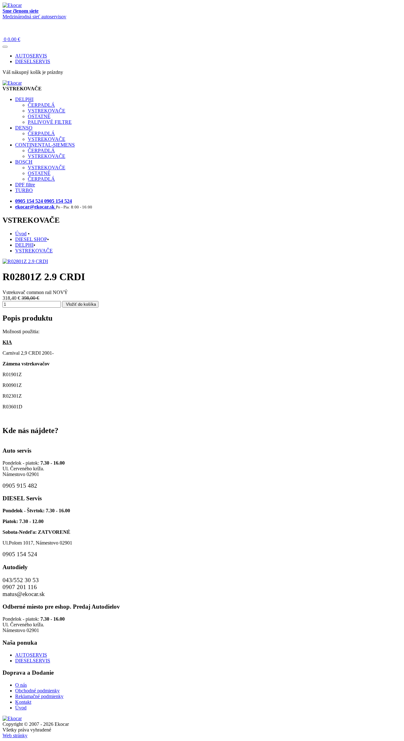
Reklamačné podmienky (39, 696)
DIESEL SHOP (31, 239)
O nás (21, 685)
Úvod (21, 233)
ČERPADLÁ (41, 105)
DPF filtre (25, 184)
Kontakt (23, 702)
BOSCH (24, 162)
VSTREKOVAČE (46, 110)
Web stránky (15, 735)
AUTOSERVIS (31, 55)
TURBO (24, 190)
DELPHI (24, 99)
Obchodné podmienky (37, 690)
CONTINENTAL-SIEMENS (45, 145)
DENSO (24, 127)
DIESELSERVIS (32, 61)
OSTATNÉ (39, 116)
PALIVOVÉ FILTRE (50, 122)
